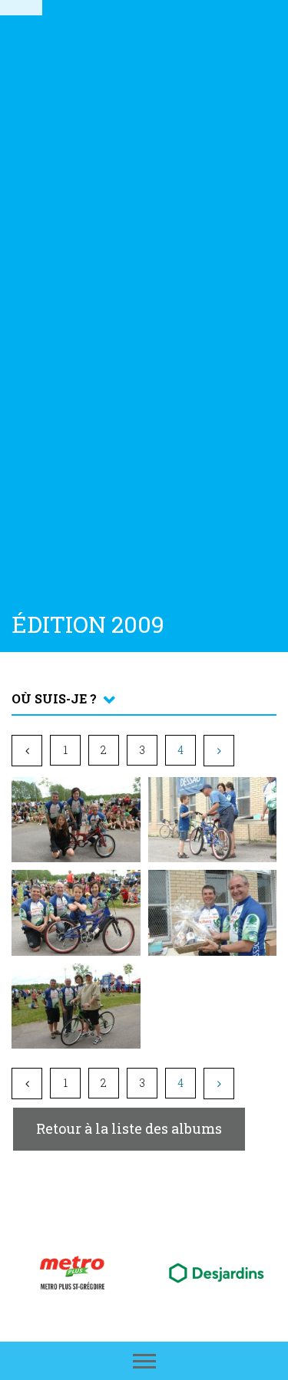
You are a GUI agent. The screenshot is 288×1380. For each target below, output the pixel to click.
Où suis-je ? (54, 698)
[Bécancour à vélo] (21, 7)
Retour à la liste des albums (129, 1128)
